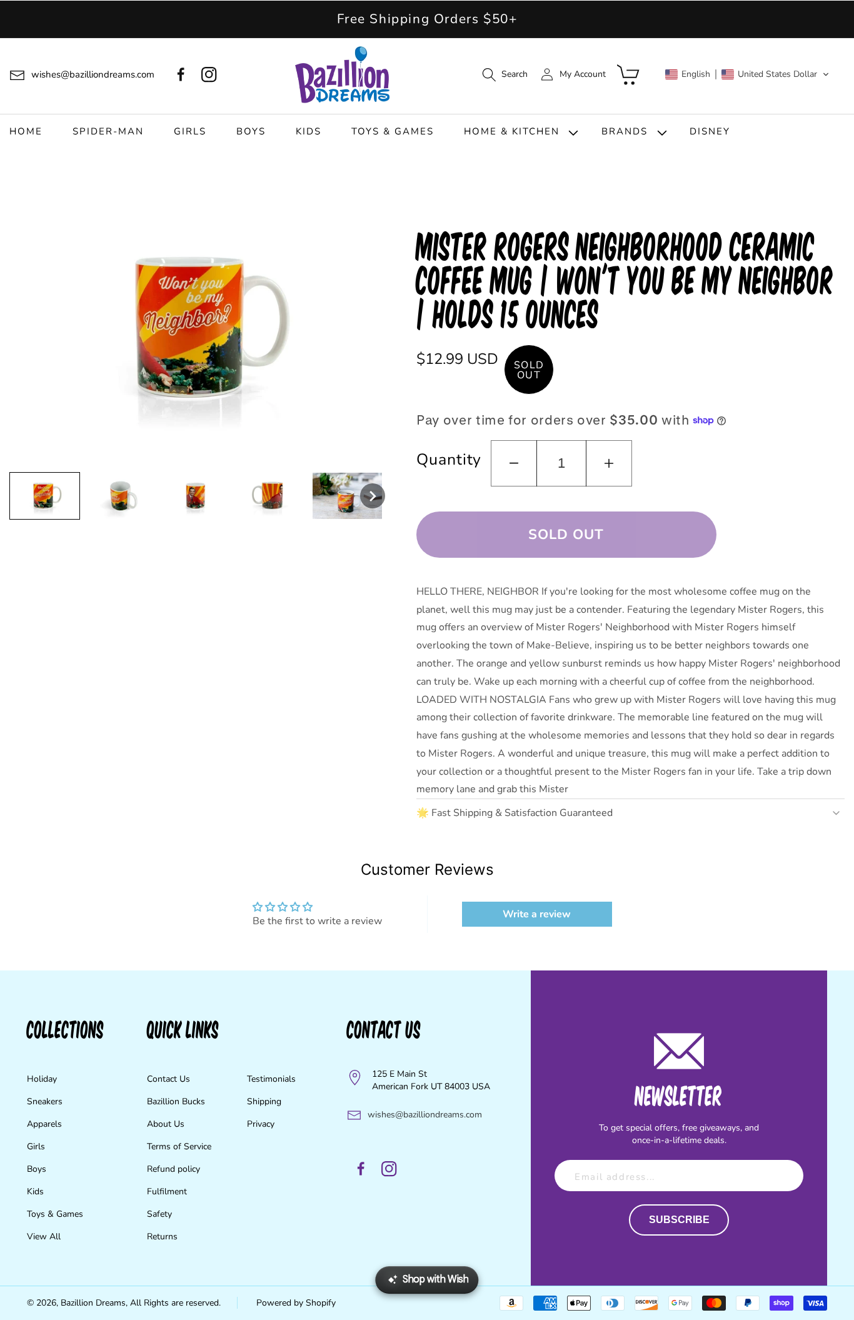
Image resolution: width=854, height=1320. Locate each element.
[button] (505, 75)
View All (44, 1236)
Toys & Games (55, 1214)
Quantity (448, 459)
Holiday (42, 1079)
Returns (162, 1236)
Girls (36, 1146)
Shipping (264, 1101)
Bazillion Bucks (176, 1101)
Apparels (44, 1124)
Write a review (537, 914)
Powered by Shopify (296, 1303)
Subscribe (679, 1219)
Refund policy (173, 1169)
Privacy (260, 1124)
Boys (36, 1169)
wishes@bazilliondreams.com (425, 1115)
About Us (165, 1124)
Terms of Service (179, 1146)
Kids (35, 1191)
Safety (159, 1214)
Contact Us (168, 1079)
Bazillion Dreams (93, 1303)
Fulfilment (167, 1191)
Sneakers (45, 1101)
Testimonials (271, 1079)
